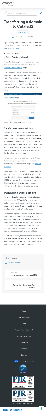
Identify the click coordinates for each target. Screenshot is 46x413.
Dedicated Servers (24, 317)
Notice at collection (12, 410)
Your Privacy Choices (26, 361)
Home (24, 311)
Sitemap (24, 355)
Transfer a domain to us (13, 68)
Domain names (23, 32)
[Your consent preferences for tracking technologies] (41, 408)
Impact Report (24, 342)
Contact (24, 349)
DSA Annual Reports (23, 336)
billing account (13, 48)
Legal (24, 323)
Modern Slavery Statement (24, 330)
